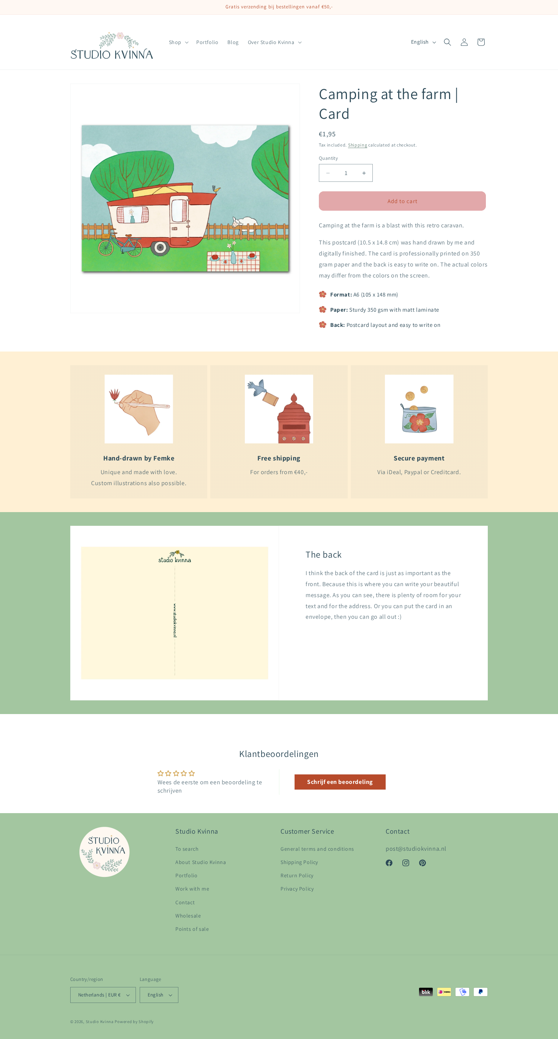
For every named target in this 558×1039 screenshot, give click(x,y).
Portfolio (186, 875)
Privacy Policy (297, 888)
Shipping (357, 145)
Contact (185, 902)
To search (187, 848)
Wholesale (188, 915)
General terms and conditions (317, 848)
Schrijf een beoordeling (340, 782)
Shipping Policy (299, 862)
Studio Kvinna (100, 1021)
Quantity (328, 158)
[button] (178, 42)
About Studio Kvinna (200, 862)
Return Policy (297, 875)
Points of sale (192, 928)
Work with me (192, 888)
